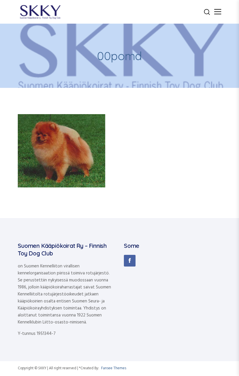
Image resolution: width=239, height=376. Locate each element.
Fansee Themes (113, 368)
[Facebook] (130, 261)
